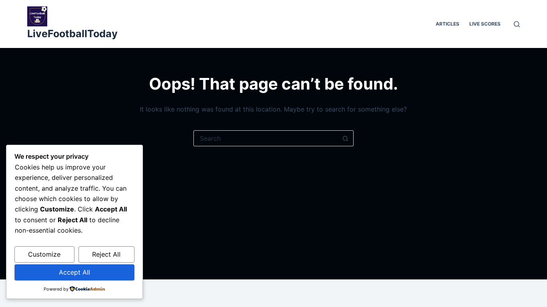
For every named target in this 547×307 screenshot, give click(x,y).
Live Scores (485, 24)
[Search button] (345, 138)
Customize (44, 254)
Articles (447, 24)
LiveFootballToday (72, 34)
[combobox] (266, 138)
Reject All (106, 254)
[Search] (517, 24)
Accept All (74, 272)
